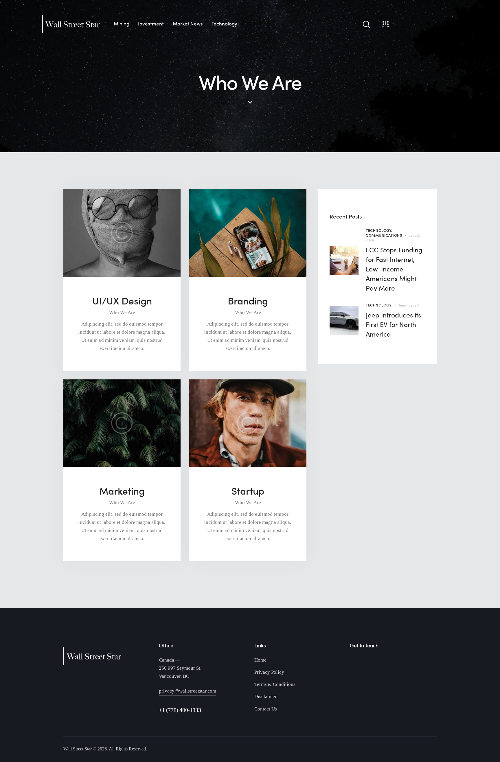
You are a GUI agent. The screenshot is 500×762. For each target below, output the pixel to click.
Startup (247, 491)
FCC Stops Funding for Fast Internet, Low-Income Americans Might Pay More (394, 268)
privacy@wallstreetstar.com (187, 691)
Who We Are (122, 312)
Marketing (122, 491)
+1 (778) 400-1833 (180, 710)
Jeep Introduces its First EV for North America (393, 324)
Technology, (379, 230)
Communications (384, 235)
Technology (378, 305)
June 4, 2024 (409, 305)
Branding (248, 300)
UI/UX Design (122, 300)
